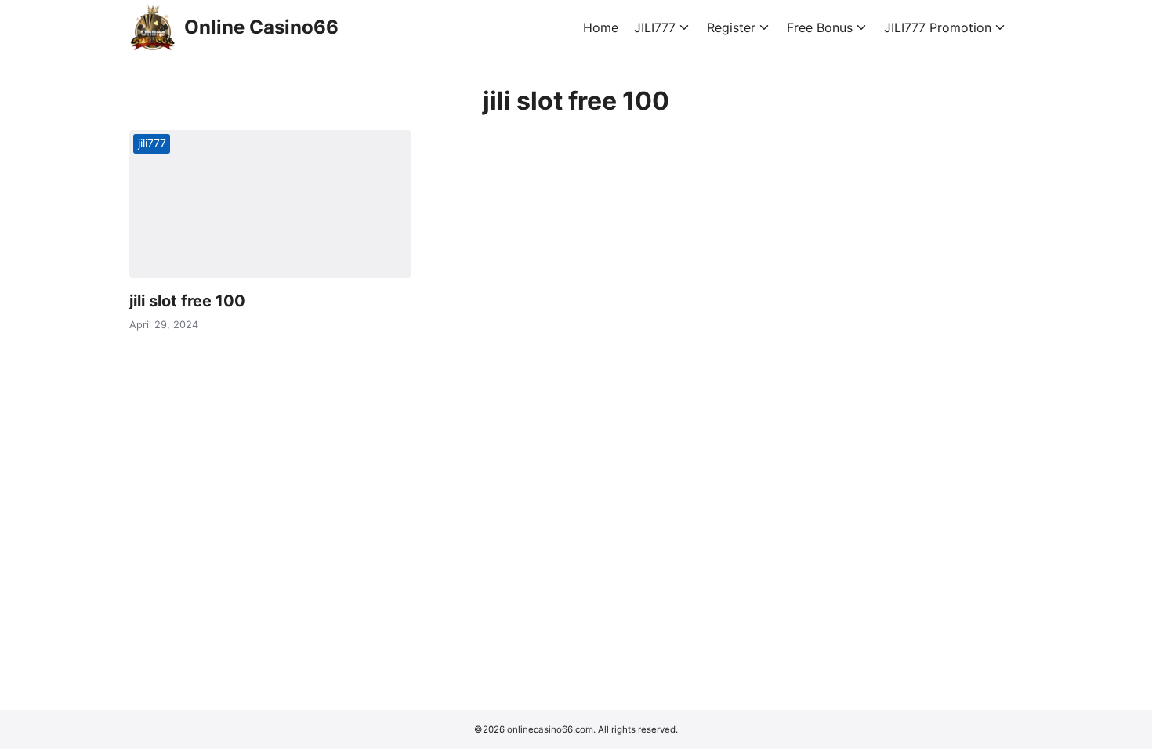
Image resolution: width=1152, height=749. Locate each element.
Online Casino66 (261, 27)
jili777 (152, 143)
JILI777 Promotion (937, 27)
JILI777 (655, 27)
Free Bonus (820, 27)
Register (731, 27)
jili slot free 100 (187, 300)
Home (600, 27)
